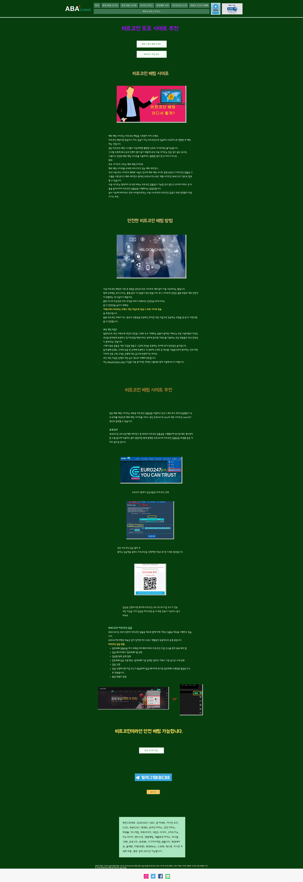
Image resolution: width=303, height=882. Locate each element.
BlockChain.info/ (116, 362)
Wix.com (172, 879)
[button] (162, 5)
